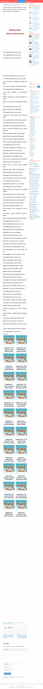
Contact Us (18, 687)
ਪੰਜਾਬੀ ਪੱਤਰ (31, 156)
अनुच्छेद (30, 216)
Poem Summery (32, 143)
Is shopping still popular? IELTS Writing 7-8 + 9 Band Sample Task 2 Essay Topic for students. (34, 29)
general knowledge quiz (33, 184)
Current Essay (31, 166)
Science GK (36, 211)
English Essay (32, 124)
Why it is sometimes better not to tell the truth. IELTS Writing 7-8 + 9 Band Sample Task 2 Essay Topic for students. (34, 24)
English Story (32, 129)
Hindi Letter (31, 188)
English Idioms (32, 125)
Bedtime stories (32, 162)
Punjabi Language (32, 206)
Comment (6, 649)
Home (10, 1)
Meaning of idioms (33, 139)
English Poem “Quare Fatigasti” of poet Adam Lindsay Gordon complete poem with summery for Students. (8, 636)
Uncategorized (32, 153)
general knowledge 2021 (32, 176)
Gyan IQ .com (4, 1)
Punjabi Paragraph (33, 208)
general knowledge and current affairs (34, 179)
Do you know (32, 121)
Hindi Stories (32, 135)
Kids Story (31, 138)
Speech (31, 215)
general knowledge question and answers (33, 183)
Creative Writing (32, 120)
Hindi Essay (32, 131)
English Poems (21, 1)
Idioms (31, 137)
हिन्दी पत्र (34, 217)
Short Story (32, 150)
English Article (32, 122)
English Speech (32, 128)
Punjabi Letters (32, 146)
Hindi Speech (32, 134)
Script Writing (32, 149)
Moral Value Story (33, 141)
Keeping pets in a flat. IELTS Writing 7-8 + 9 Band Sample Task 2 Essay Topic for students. (34, 13)
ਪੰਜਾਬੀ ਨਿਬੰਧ (32, 155)
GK (33, 187)
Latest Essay (33, 193)
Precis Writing (32, 144)
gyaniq (11, 622)
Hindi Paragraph (32, 133)
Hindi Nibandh (35, 188)
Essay (31, 173)
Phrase (31, 142)
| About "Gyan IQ (23, 687)
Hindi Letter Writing (33, 132)
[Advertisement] (15, 20)
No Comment (20, 622)
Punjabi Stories (32, 147)
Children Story (32, 119)
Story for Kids (32, 152)
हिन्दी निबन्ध (31, 217)
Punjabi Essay (32, 145)
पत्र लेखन (33, 216)
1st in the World (32, 118)
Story (31, 151)
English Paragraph (33, 126)
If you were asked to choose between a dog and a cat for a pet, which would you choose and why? (34, 18)
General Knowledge (29, 1)
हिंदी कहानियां (31, 154)
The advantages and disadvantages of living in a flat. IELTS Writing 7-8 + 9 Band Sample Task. (34, 8)
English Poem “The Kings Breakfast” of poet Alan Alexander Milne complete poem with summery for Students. (34, 63)
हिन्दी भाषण (37, 217)
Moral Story (15, 1)
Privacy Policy (12, 687)
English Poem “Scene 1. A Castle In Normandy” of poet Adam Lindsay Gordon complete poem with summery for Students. (21, 636)
